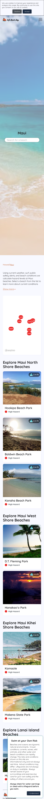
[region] (22, 325)
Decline (17, 11)
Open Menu (40, 19)
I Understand (33, 793)
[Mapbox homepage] (10, 350)
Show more (8, 289)
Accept (27, 11)
